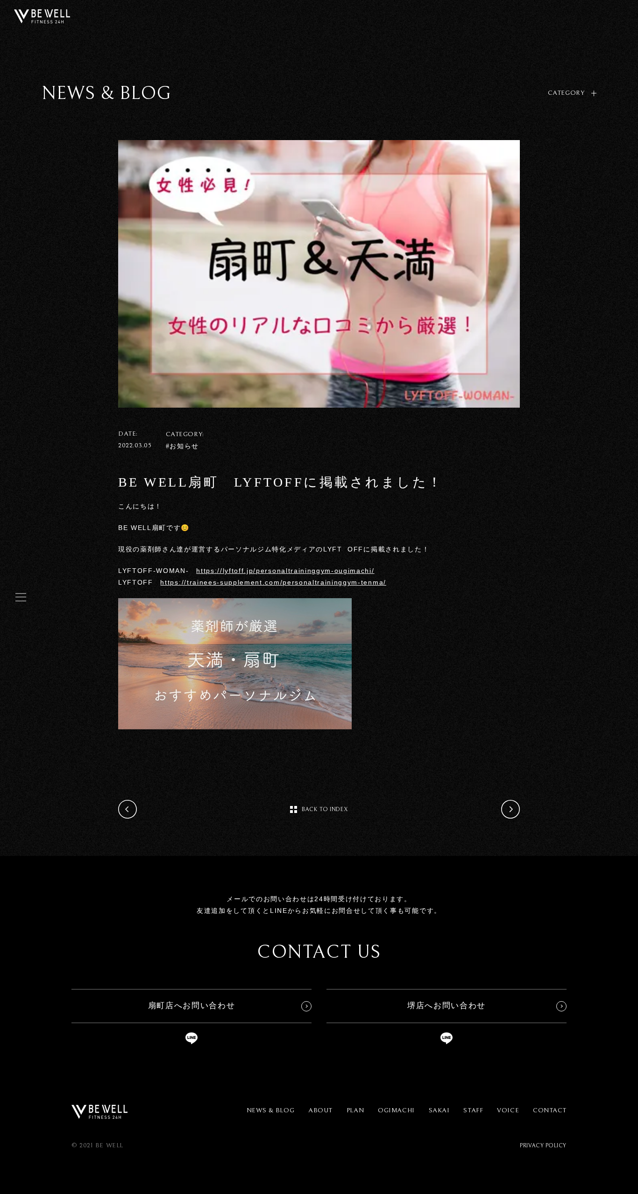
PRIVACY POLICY (543, 1146)
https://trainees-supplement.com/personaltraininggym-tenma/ (273, 582)
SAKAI (439, 1110)
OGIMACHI (396, 1110)
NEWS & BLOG (270, 1110)
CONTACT (550, 1110)
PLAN (355, 1110)
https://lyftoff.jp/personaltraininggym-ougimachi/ (285, 570)
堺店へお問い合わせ (446, 1005)
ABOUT (320, 1110)
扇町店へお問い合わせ (191, 1005)
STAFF (473, 1110)
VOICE (508, 1110)
